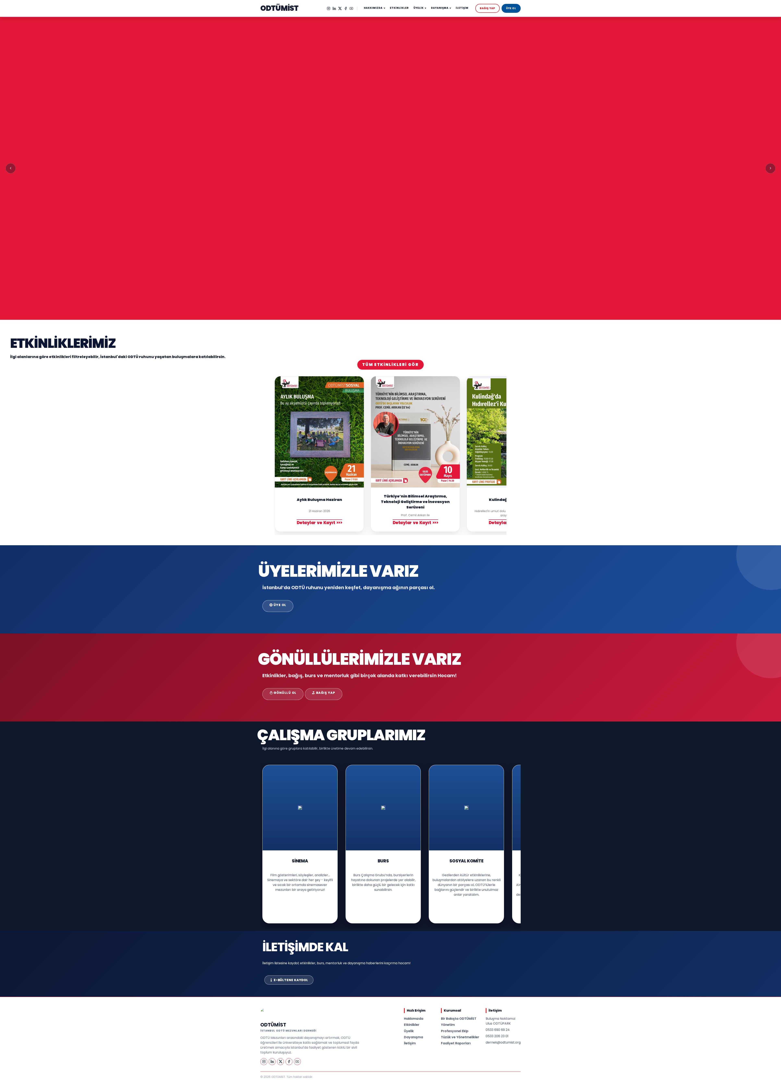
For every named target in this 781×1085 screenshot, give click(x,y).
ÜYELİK (418, 8)
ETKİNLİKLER (399, 8)
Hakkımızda (413, 1018)
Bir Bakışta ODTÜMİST (458, 1018)
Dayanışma (413, 1037)
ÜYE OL (511, 8)
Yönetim (448, 1024)
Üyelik (409, 1031)
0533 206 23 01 (497, 1036)
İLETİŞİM (462, 8)
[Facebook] (345, 8)
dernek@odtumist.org (503, 1042)
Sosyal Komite (466, 861)
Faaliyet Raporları (456, 1043)
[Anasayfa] (265, 1013)
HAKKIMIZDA (373, 8)
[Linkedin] (334, 8)
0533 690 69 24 (498, 1029)
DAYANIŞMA (439, 8)
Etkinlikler (411, 1024)
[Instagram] (328, 8)
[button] (10, 168)
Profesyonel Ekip (454, 1031)
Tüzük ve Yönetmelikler (460, 1037)
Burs (383, 861)
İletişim (410, 1043)
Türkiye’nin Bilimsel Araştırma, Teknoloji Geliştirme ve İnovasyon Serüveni (415, 502)
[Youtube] (351, 8)
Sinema (300, 861)
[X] (340, 8)
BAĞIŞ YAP (487, 8)
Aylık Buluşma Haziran (319, 499)
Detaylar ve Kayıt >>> (319, 523)
